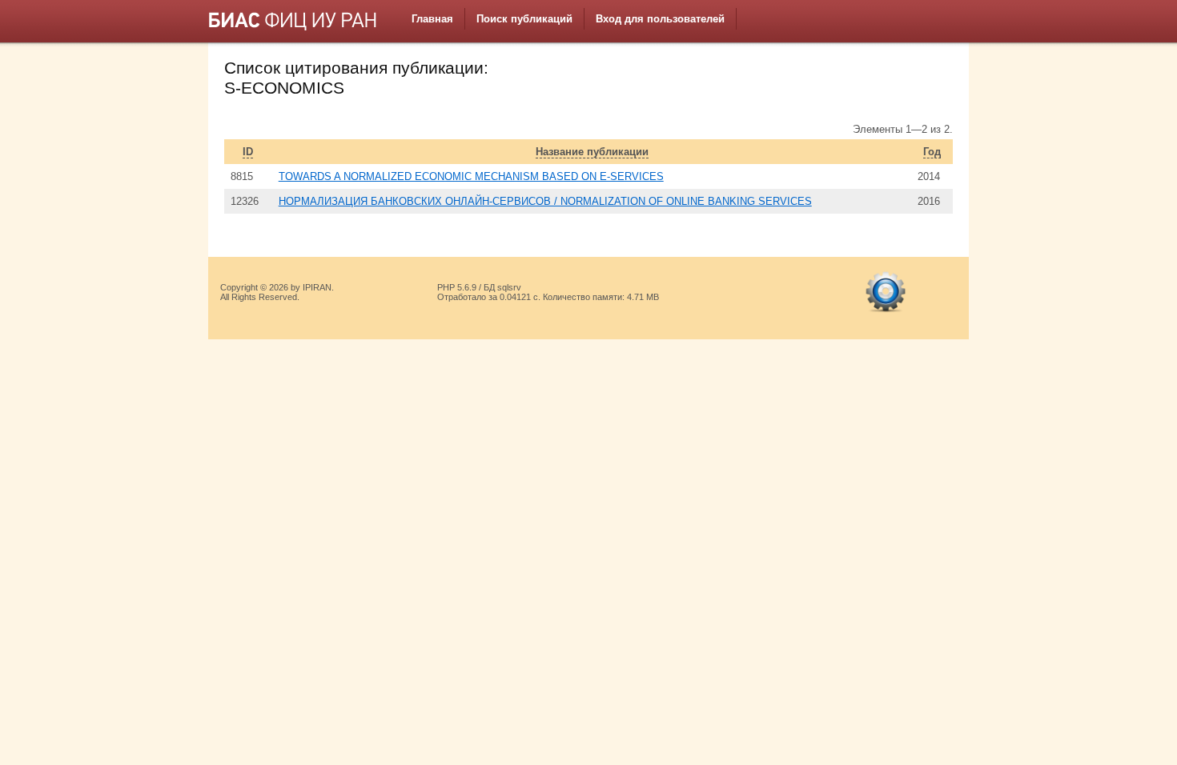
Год (932, 152)
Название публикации (592, 152)
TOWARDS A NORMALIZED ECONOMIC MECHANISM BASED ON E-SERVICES (471, 176)
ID (248, 152)
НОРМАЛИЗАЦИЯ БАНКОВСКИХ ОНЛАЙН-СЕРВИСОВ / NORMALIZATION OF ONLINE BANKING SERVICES (545, 201)
